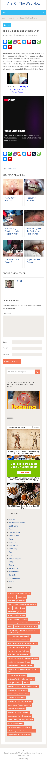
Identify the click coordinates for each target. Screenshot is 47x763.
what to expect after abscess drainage (21, 731)
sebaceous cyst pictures (16, 697)
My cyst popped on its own (17, 675)
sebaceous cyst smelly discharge (19, 716)
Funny (11, 539)
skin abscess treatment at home (19, 727)
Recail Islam (8, 35)
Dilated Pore (14, 536)
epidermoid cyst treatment (17, 619)
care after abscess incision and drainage (22, 604)
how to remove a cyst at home (18, 651)
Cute (11, 529)
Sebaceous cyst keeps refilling (18, 694)
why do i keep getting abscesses (19, 734)
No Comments (32, 35)
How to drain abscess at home (18, 640)
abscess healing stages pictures (19, 593)
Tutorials (12, 575)
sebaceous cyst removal (16, 709)
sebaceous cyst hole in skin (17, 690)
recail (19, 280)
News (11, 552)
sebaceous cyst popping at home (19, 705)
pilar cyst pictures (28, 679)
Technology (13, 568)
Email (5, 348)
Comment (7, 314)
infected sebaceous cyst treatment (20, 666)
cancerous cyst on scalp (16, 601)
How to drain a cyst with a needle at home (22, 643)
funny (10, 626)
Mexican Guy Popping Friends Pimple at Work (12, 231)
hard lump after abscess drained (26, 626)
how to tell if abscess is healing (18, 655)
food (37, 623)
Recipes (12, 562)
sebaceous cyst (13, 686)
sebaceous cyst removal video (18, 712)
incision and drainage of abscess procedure (23, 658)
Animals (12, 519)
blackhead (11, 597)
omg (10, 18)
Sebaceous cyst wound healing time (20, 720)
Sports (11, 565)
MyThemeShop (23, 755)
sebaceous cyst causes (29, 686)
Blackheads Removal (17, 523)
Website (6, 354)
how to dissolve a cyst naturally (19, 636)
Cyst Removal (14, 532)
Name (5, 342)
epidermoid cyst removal (16, 615)
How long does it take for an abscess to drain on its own (21, 631)
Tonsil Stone (14, 572)
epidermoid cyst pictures (16, 612)
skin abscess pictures (15, 723)
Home (3, 18)
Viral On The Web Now (23, 3)
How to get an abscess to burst (18, 647)
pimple (26, 683)
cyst (9, 608)
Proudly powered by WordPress (15, 753)
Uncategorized (14, 578)
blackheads (11, 169)
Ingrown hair (13, 545)
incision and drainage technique (19, 662)
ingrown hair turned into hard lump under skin (22, 671)
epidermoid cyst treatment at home (20, 623)
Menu (5, 12)
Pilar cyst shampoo (14, 683)
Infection (12, 542)
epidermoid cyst (19, 608)
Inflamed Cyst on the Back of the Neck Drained (34, 231)
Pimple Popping (15, 559)
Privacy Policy (23, 759)
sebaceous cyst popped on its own (20, 701)
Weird (11, 581)
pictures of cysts (14, 679)
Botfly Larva (13, 526)
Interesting (13, 549)
